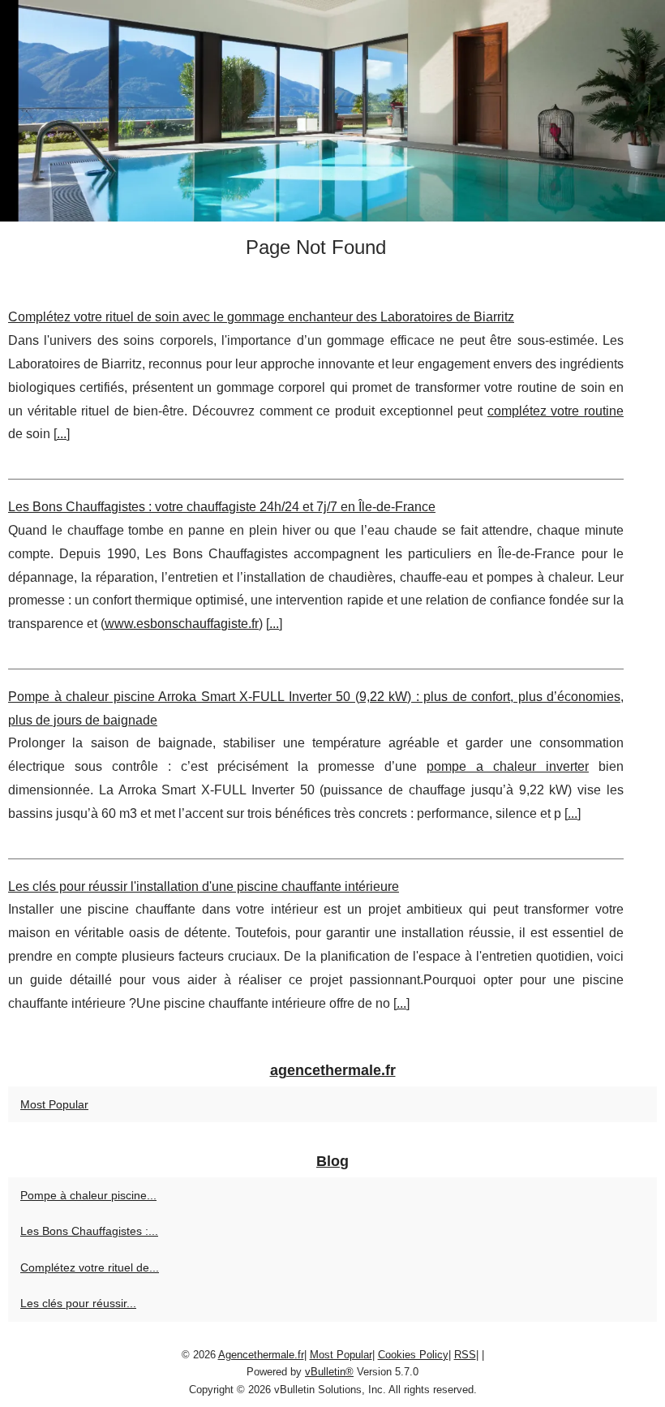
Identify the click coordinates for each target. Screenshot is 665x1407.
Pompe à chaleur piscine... (88, 1195)
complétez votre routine (555, 411)
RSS (465, 1355)
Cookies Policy (413, 1355)
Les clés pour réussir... (78, 1303)
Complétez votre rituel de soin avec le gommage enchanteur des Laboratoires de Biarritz (261, 317)
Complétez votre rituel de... (89, 1267)
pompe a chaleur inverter (508, 766)
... (61, 434)
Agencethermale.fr (261, 1355)
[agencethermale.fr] (332, 111)
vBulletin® (329, 1372)
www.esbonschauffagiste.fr (182, 623)
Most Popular (54, 1104)
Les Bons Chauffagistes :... (89, 1230)
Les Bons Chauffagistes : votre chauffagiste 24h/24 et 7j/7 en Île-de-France (221, 507)
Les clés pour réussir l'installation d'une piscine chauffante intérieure (203, 886)
